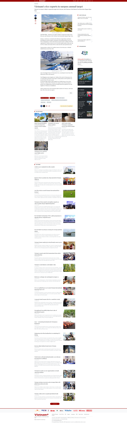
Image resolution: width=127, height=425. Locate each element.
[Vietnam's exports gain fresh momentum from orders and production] (69, 256)
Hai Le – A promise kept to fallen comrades (81, 113)
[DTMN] (82, 411)
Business (36, 3)
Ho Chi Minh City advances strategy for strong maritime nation (48, 230)
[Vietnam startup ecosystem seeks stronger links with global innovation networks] (69, 385)
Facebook (35, 16)
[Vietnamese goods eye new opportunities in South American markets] (69, 374)
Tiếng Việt (74, 0)
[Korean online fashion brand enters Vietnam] (69, 349)
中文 (86, 0)
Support (68, 414)
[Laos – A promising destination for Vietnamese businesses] (69, 325)
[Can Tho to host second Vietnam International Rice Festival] (69, 194)
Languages (73, 414)
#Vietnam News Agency (60, 97)
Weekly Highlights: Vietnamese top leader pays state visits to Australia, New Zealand (81, 104)
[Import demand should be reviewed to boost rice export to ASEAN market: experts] (41, 117)
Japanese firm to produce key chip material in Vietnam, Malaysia (47, 178)
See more (38, 164)
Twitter (35, 18)
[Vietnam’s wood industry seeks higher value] (69, 268)
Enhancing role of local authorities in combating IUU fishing (47, 334)
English (78, 0)
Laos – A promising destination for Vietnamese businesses (45, 322)
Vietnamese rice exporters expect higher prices (40, 152)
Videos (81, 69)
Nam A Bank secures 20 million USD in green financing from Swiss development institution (85, 24)
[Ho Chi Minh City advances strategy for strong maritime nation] (69, 233)
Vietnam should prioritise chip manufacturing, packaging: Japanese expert (84, 35)
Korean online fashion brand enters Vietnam (45, 346)
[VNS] (68, 411)
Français (81, 0)
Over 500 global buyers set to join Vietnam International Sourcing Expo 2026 (48, 288)
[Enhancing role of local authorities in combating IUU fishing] (69, 336)
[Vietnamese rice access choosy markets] (55, 117)
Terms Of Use (61, 414)
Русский (89, 0)
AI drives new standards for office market (44, 167)
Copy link (35, 23)
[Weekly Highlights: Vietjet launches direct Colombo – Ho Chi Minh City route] (89, 94)
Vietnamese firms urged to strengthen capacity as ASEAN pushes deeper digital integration (46, 202)
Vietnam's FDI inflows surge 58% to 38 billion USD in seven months (84, 18)
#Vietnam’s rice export (44, 97)
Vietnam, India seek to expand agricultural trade (46, 393)
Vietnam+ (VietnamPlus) (42, 1)
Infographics (82, 46)
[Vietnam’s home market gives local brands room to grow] (69, 245)
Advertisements (86, 414)
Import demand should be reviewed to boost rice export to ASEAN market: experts (40, 125)
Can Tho (49, 102)
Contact (53, 415)
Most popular (82, 15)
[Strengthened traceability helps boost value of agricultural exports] (69, 313)
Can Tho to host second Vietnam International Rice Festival (46, 191)
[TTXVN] (44, 411)
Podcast (82, 89)
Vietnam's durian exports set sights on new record (84, 29)
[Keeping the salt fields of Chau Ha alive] (85, 75)
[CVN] (75, 411)
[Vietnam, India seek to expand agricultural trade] (69, 397)
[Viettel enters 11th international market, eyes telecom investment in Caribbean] (69, 360)
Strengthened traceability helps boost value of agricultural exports (45, 311)
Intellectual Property (55, 414)
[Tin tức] (52, 411)
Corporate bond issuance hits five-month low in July (47, 299)
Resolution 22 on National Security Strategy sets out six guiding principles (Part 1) (85, 61)
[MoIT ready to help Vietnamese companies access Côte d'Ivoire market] (68, 117)
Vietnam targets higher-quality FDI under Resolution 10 (84, 40)
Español (84, 0)
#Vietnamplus (52, 97)
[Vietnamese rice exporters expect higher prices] (41, 145)
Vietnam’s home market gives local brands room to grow (48, 242)
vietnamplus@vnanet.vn (58, 420)
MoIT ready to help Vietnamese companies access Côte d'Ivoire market (68, 124)
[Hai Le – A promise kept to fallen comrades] (89, 113)
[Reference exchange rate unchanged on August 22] (69, 280)
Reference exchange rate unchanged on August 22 (46, 277)
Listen (81, 97)
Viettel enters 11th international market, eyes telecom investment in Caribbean (47, 357)
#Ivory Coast (43, 102)
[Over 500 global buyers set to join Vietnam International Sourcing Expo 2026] (69, 291)
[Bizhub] (61, 411)
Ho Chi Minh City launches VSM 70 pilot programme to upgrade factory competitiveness (47, 216)
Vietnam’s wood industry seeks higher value (45, 264)
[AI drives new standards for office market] (69, 170)
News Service (81, 414)
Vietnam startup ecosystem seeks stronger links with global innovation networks (47, 383)
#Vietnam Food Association (45, 100)
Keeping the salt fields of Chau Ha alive (84, 82)
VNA (76, 414)
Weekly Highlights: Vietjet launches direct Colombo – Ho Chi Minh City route (82, 94)
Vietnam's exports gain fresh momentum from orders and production (47, 254)
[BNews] (57, 411)
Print (35, 21)
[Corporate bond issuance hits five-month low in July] (69, 302)
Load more (55, 403)
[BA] (89, 411)
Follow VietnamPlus (64, 106)
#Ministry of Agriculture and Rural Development (59, 100)
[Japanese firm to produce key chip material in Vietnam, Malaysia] (69, 181)
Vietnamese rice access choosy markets (53, 123)
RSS (65, 414)
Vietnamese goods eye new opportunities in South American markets (46, 371)
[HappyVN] (37, 411)
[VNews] (48, 411)
